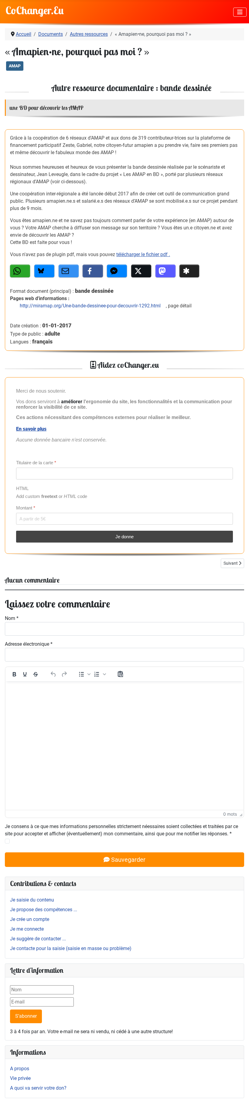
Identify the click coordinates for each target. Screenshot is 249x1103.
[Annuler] (53, 674)
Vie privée (20, 1078)
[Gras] (14, 674)
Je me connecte (27, 929)
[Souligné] (25, 674)
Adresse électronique (29, 644)
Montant (25, 507)
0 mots (230, 814)
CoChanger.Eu (34, 10)
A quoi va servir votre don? (38, 1088)
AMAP (15, 65)
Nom (12, 618)
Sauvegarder (127, 859)
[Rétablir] (64, 674)
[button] (20, 271)
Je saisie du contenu (32, 900)
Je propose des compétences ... (43, 909)
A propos (19, 1068)
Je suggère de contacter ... (38, 939)
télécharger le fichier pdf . (143, 254)
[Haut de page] (238, 1091)
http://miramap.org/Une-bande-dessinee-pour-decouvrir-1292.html (90, 306)
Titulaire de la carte (36, 462)
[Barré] (35, 674)
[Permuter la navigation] (240, 12)
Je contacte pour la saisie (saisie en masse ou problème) (70, 948)
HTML (22, 488)
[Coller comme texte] (120, 674)
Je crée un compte (29, 919)
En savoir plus (31, 429)
